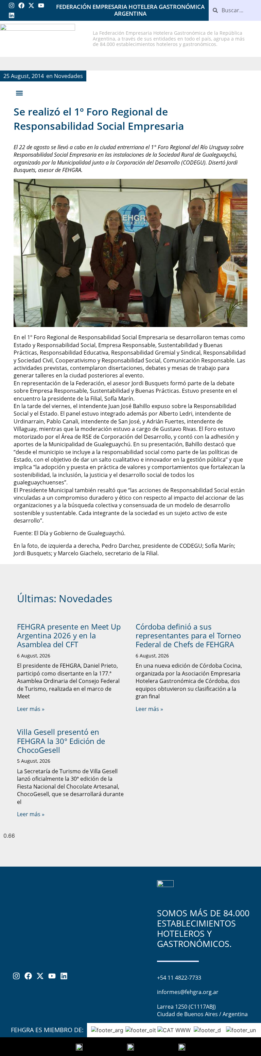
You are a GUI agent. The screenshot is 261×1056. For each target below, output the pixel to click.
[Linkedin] (12, 15)
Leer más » (31, 709)
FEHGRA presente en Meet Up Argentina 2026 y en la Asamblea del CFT (69, 635)
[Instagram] (12, 6)
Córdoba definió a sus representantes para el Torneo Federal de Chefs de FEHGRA (188, 635)
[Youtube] (41, 6)
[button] (19, 93)
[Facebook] (22, 6)
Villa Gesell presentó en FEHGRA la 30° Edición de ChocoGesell (61, 741)
